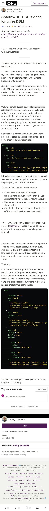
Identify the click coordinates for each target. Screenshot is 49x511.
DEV (12, 496)
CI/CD (29, 480)
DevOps (40, 473)
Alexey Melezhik (14, 9)
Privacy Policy (26, 490)
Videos (22, 473)
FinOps (37, 477)
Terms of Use (38, 490)
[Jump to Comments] (17, 507)
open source (24, 493)
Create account (39, 3)
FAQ (19, 487)
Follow (24, 426)
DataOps (29, 477)
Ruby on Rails (23, 498)
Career (21, 480)
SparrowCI (14, 226)
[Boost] (37, 507)
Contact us (36, 487)
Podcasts (30, 473)
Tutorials (15, 473)
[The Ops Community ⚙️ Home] (11, 3)
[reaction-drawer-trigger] (6, 507)
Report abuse (33, 406)
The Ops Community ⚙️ (12, 465)
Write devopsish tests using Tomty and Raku (20, 453)
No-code (36, 480)
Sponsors (26, 487)
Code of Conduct (17, 406)
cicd (14, 26)
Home (7, 473)
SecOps (11, 477)
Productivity (30, 483)
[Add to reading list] (28, 507)
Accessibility (12, 480)
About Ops (11, 487)
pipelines (22, 26)
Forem (12, 493)
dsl (30, 26)
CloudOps (19, 477)
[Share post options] (45, 507)
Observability (19, 483)
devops (6, 26)
